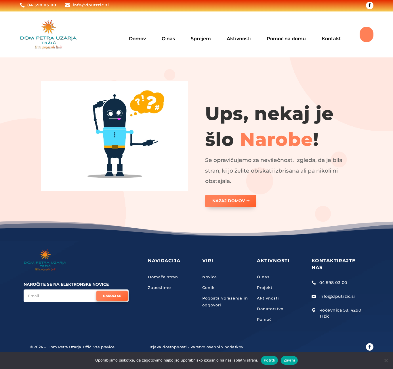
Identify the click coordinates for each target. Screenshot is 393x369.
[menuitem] (137, 35)
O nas (263, 277)
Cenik (208, 287)
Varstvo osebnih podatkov (216, 347)
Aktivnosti (268, 298)
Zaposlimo (159, 287)
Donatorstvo (270, 308)
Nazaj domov (228, 200)
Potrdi (269, 360)
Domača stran (163, 277)
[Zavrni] (386, 360)
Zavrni (289, 360)
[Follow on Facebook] (369, 5)
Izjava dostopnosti (168, 347)
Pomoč (264, 319)
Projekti (265, 287)
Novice (209, 277)
